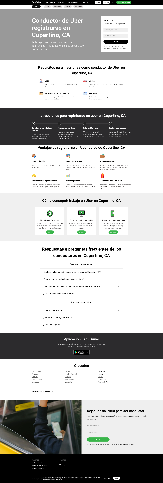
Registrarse (57, 6)
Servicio (106, 2)
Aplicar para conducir (124, 2)
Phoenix (35, 374)
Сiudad (98, 2)
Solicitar (81, 232)
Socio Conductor (50, 2)
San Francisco (37, 379)
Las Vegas (102, 379)
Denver (67, 371)
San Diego (35, 377)
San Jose (35, 382)
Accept (116, 478)
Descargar (113, 232)
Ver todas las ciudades (41, 392)
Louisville (68, 382)
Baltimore (101, 371)
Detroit (100, 377)
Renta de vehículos (73, 2)
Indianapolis (69, 379)
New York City (103, 382)
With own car (78, 6)
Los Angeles (36, 371)
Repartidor (61, 2)
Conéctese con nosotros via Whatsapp (64, 464)
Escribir (50, 232)
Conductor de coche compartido (40, 463)
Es (113, 2)
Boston (100, 374)
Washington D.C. (71, 374)
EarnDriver (37, 2)
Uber (47, 6)
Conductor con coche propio (39, 465)
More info (107, 478)
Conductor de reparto (38, 468)
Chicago (68, 377)
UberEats (67, 6)
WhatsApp (45, 136)
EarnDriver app (42, 139)
